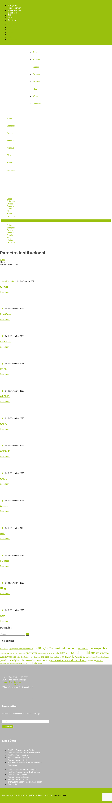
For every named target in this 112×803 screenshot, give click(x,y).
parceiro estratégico (9, 660)
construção (83, 648)
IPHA (10, 17)
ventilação (32, 663)
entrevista (32, 653)
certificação (41, 648)
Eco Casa (5, 314)
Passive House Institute (18, 760)
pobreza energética (28, 660)
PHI (9, 15)
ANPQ (3, 423)
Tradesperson (14, 8)
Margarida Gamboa (73, 656)
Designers (12, 5)
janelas (12, 657)
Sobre (9, 199)
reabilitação (91, 660)
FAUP (3, 615)
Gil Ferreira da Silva (69, 653)
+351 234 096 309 (12, 684)
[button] (56, 220)
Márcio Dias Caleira (102, 657)
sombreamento (4, 663)
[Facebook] (5, 695)
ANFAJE (5, 451)
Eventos (10, 206)
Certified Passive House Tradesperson (24, 752)
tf (2, 309)
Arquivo (10, 208)
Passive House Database (18, 757)
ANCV (4, 478)
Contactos (11, 216)
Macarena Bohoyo (55, 657)
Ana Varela (4, 649)
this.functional (60, 795)
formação (55, 653)
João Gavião (21, 657)
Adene (4, 506)
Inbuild (84, 652)
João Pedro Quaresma (33, 657)
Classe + (5, 341)
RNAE (3, 368)
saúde (99, 660)
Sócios (10, 213)
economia (4, 653)
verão (40, 663)
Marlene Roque (91, 657)
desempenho (98, 648)
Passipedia (13, 20)
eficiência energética (17, 653)
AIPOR (4, 286)
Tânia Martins (22, 663)
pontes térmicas (43, 660)
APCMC (5, 396)
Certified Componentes (18, 755)
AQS (10, 649)
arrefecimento (27, 649)
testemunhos (14, 663)
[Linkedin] (29, 695)
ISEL (2, 533)
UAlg (3, 588)
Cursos (10, 204)
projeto (54, 660)
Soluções (11, 201)
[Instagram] (13, 695)
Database (12, 13)
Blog (9, 211)
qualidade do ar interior (72, 660)
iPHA (92, 653)
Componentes (14, 10)
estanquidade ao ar (44, 653)
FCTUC (4, 560)
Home (2, 259)
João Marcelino (8, 281)
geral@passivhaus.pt (13, 682)
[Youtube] (21, 695)
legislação (45, 657)
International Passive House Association (25, 762)
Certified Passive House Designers (22, 750)
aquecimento (17, 649)
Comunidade (57, 648)
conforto (72, 648)
